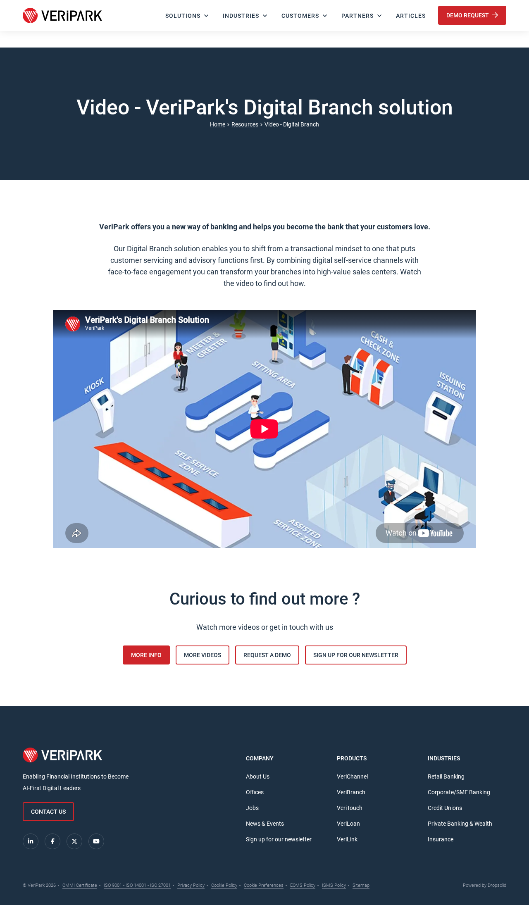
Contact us (48, 811)
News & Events (265, 823)
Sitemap (361, 885)
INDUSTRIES (241, 15)
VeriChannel (352, 776)
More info (146, 655)
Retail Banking (446, 776)
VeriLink (347, 839)
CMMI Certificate (79, 885)
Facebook (52, 841)
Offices (255, 792)
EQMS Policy (302, 885)
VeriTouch (349, 808)
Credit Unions (445, 808)
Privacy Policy (191, 885)
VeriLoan (348, 823)
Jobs (252, 808)
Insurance (440, 839)
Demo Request (468, 15)
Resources (244, 124)
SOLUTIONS (182, 15)
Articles (411, 15)
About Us (257, 776)
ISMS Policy (334, 885)
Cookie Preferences (264, 885)
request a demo (267, 655)
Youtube (96, 841)
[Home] (62, 15)
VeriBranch (351, 792)
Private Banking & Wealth (460, 823)
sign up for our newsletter (355, 655)
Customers (300, 15)
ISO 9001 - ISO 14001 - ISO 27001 (137, 885)
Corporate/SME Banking (459, 792)
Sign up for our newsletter (279, 839)
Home (217, 124)
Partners (357, 15)
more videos (202, 655)
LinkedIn (30, 841)
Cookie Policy (224, 885)
